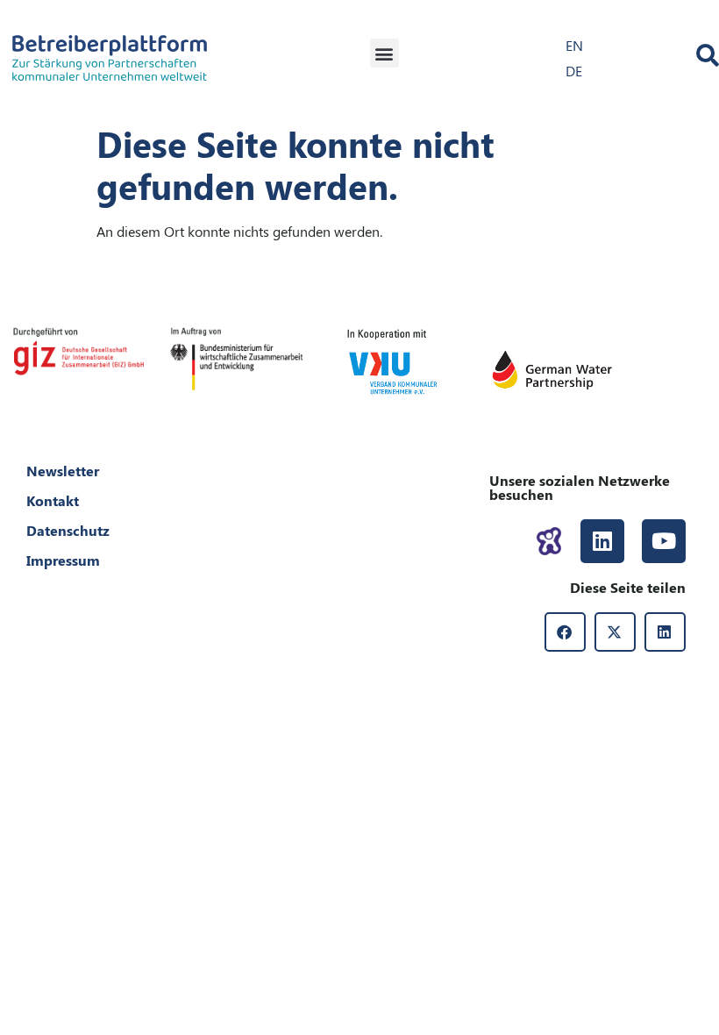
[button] (384, 53)
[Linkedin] (602, 541)
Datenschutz (68, 530)
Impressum (63, 560)
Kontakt (52, 500)
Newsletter (62, 470)
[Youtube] (664, 541)
